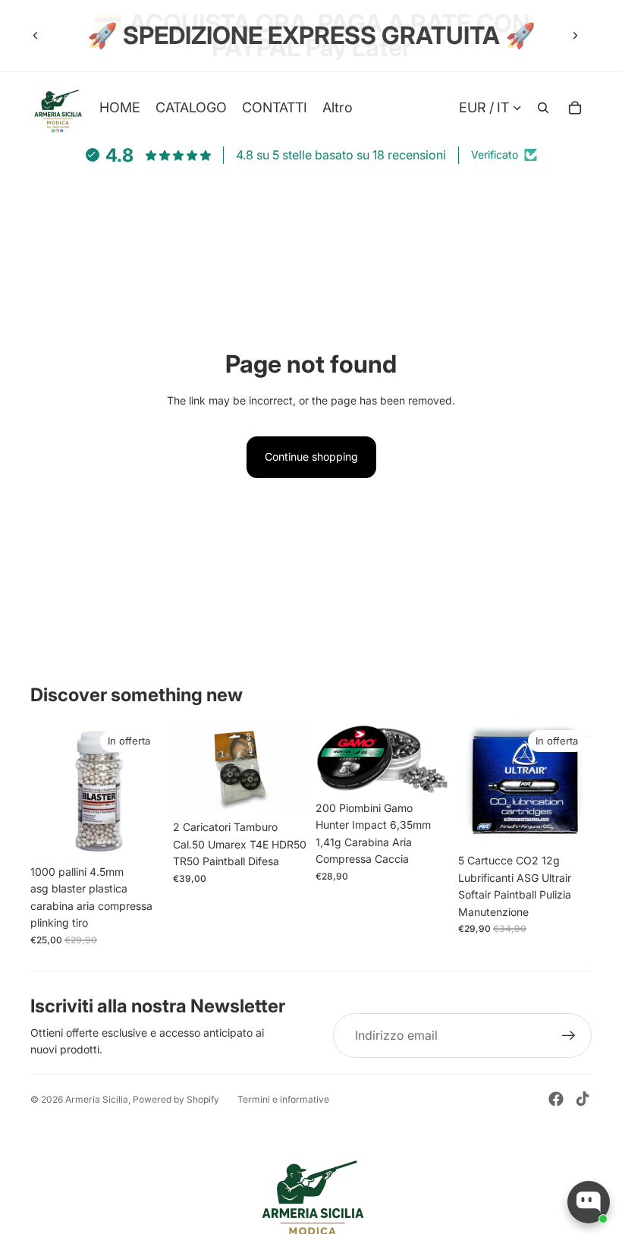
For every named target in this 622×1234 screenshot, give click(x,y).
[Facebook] (556, 1099)
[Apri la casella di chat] (588, 1202)
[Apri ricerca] (543, 107)
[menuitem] (337, 107)
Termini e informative (283, 1099)
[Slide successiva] (575, 35)
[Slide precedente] (35, 35)
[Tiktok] (582, 1099)
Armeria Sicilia (96, 1099)
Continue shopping (311, 456)
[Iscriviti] (569, 1036)
